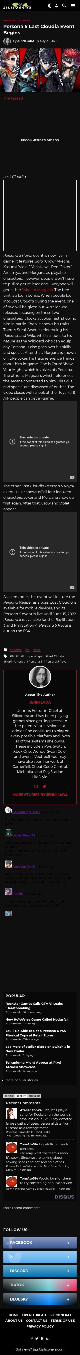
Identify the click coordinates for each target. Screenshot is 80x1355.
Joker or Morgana (37, 290)
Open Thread (34, 1315)
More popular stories (22, 1080)
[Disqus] (40, 860)
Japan (40, 656)
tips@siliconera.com (48, 1349)
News (26, 20)
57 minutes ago (37, 1135)
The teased (13, 98)
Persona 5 (35, 661)
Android (9, 20)
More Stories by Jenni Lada (40, 795)
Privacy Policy (40, 1326)
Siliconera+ (60, 1315)
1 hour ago (24, 1169)
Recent (21, 1096)
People (9, 1096)
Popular (34, 1096)
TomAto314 (29, 1144)
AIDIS (15, 656)
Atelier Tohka (31, 1110)
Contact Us (36, 1321)
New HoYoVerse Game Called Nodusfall (37, 1019)
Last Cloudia (56, 656)
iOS (19, 20)
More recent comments (21, 1208)
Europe (28, 656)
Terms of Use (63, 1321)
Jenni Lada (25, 41)
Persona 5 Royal (56, 661)
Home (14, 1315)
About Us (14, 1321)
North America (15, 661)
